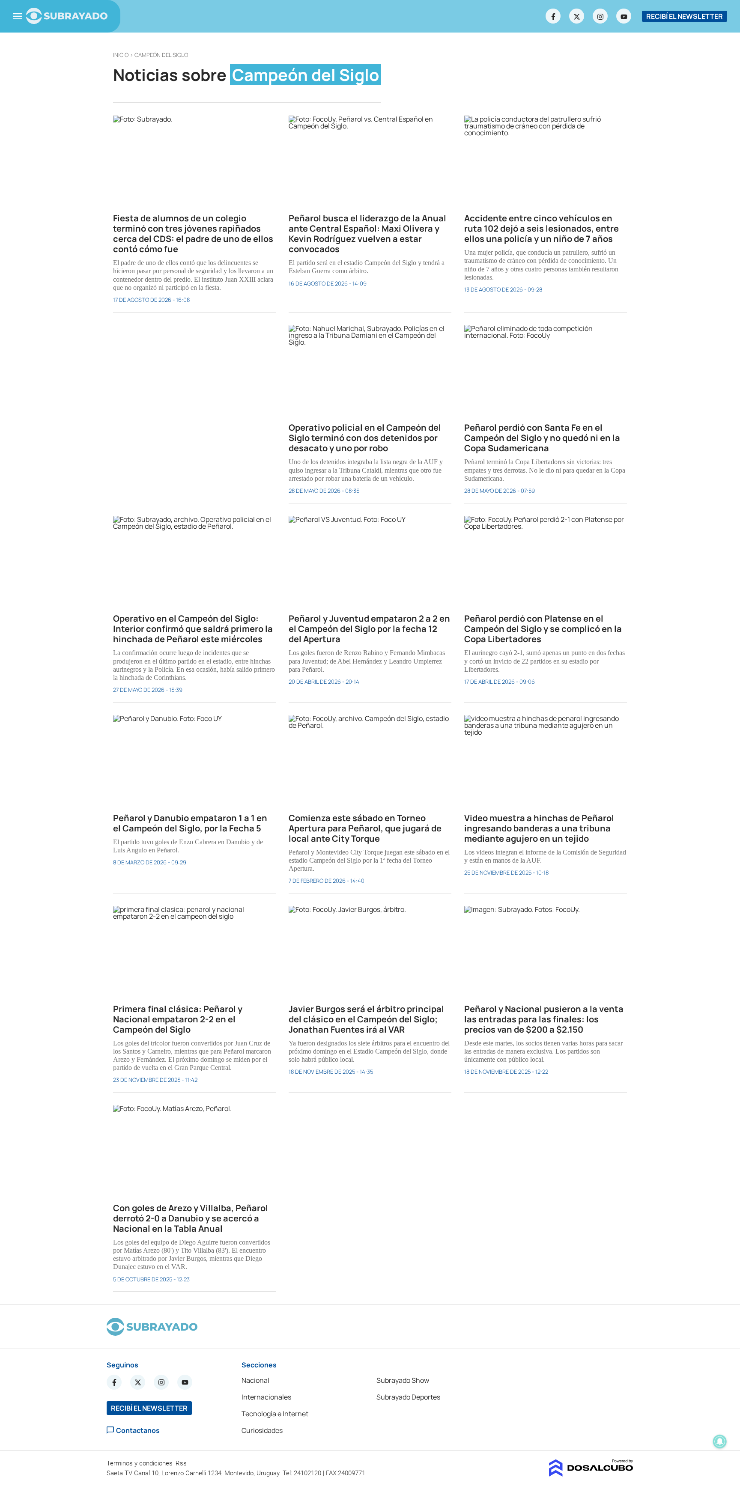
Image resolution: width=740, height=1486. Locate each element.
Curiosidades (262, 1430)
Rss (182, 1463)
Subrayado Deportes (408, 1397)
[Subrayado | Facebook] (553, 16)
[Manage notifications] (720, 1441)
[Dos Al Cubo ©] (591, 1474)
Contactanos (138, 1430)
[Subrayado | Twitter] (576, 16)
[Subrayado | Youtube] (624, 16)
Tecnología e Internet (275, 1413)
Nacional (255, 1380)
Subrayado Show (402, 1380)
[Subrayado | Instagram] (600, 16)
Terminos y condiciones (140, 1463)
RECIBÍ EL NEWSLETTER (684, 16)
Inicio (120, 55)
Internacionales (266, 1397)
